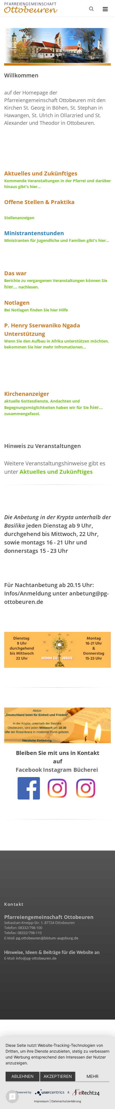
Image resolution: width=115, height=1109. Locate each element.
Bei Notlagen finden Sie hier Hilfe (36, 310)
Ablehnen (22, 1076)
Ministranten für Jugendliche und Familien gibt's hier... (56, 240)
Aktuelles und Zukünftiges (56, 471)
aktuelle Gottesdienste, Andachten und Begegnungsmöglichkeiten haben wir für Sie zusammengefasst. (54, 407)
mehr (93, 1076)
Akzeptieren (58, 1076)
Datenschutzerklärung (66, 1101)
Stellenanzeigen (19, 217)
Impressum (41, 1101)
